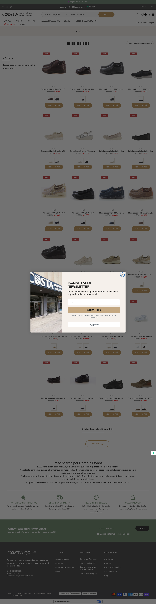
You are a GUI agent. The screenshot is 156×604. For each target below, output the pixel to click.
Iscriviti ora (94, 310)
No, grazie (94, 324)
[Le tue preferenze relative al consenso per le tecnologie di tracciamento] (153, 453)
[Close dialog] (122, 275)
